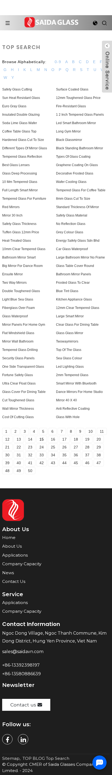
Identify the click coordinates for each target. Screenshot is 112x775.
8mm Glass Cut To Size (73, 199)
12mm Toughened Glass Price (78, 98)
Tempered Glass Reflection (22, 157)
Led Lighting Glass (70, 367)
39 (7, 463)
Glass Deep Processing (19, 173)
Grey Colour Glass (69, 232)
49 (19, 471)
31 (19, 455)
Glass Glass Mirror (69, 333)
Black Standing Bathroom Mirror (79, 148)
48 (7, 471)
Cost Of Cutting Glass (18, 417)
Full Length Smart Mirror (20, 190)
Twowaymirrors (67, 341)
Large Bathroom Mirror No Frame (80, 257)
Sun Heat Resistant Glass (21, 98)
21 (7, 447)
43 (53, 463)
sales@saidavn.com (23, 651)
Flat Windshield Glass (18, 333)
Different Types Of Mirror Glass (24, 148)
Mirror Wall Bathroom (17, 341)
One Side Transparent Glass (23, 367)
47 (99, 463)
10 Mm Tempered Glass (19, 182)
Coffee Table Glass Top (19, 131)
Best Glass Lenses (16, 165)
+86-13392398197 (21, 665)
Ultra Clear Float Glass (19, 383)
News (8, 572)
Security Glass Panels (18, 358)
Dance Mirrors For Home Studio (79, 392)
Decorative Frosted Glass (74, 173)
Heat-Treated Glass (16, 241)
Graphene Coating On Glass (77, 165)
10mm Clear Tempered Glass (23, 249)
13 (19, 439)
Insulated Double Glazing (21, 115)
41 (30, 463)
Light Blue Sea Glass (17, 299)
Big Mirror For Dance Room (22, 266)
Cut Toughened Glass (18, 400)
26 (64, 447)
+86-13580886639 (22, 673)
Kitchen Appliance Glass (74, 299)
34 (53, 455)
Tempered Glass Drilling (20, 350)
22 (19, 447)
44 (64, 463)
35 (64, 455)
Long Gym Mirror (68, 131)
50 (30, 471)
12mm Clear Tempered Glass (77, 308)
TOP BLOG (33, 758)
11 (102, 431)
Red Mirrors (11, 207)
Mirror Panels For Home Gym (23, 325)
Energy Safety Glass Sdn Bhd (77, 241)
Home (8, 537)
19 (87, 439)
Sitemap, (11, 758)
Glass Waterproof (15, 316)
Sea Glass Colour (69, 358)
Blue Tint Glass (67, 291)
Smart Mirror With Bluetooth (76, 383)
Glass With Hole (68, 417)
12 (7, 439)
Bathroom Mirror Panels (73, 274)
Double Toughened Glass (21, 291)
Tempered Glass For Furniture (24, 199)
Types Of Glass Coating (73, 157)
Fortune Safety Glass (17, 375)
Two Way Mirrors (14, 283)
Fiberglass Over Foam (18, 308)
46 (87, 463)
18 (76, 439)
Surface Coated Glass (72, 89)
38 (99, 455)
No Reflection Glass (70, 224)
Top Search (57, 758)
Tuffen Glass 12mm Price (20, 232)
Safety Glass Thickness (19, 224)
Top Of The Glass (68, 350)
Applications (15, 555)
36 (76, 455)
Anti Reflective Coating (73, 409)
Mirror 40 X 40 (66, 400)
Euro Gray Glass (14, 106)
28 (87, 447)
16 (53, 439)
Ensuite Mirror (12, 274)
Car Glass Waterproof (72, 249)
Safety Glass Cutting (17, 89)
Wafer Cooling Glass (71, 182)
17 (64, 439)
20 (99, 439)
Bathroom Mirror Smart (19, 257)
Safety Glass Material (71, 215)
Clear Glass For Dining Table (77, 325)
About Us (12, 546)
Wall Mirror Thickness (18, 409)
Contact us (23, 705)
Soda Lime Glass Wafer (19, 123)
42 (41, 463)
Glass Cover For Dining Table (24, 392)
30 (7, 455)
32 (30, 455)
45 (76, 463)
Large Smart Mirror (70, 316)
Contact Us (13, 581)
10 (90, 431)
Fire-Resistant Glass (71, 106)
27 (76, 447)
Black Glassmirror (69, 140)
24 (41, 447)
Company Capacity (21, 563)
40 (19, 463)
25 (53, 447)
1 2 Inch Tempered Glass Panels (80, 115)
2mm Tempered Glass (72, 375)
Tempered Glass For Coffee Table (80, 190)
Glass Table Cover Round (75, 266)
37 (87, 455)
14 (30, 439)
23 (30, 447)
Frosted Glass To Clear (73, 283)
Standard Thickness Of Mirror (77, 207)
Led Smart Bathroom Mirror (76, 123)
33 (41, 455)
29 (99, 447)
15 (41, 439)
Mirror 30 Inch (12, 215)
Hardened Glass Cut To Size (23, 140)
